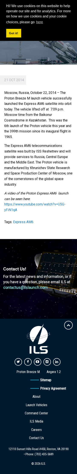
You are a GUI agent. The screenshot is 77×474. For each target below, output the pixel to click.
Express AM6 (23, 222)
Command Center (36, 413)
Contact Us (36, 438)
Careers (36, 430)
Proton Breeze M (28, 372)
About (36, 397)
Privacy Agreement (53, 388)
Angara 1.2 (54, 372)
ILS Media (36, 421)
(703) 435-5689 (44, 454)
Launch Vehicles (36, 405)
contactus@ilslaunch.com (25, 287)
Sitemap (45, 380)
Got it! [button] (13, 33)
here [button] (39, 22)
